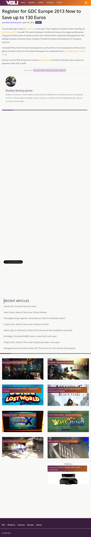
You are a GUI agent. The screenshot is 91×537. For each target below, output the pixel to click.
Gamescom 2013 (39, 70)
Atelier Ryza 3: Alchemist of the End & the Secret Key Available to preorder (38, 330)
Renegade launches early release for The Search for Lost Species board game (40, 348)
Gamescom (30, 29)
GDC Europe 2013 (9, 32)
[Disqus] (44, 142)
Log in (73, 3)
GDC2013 (62, 70)
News (23, 2)
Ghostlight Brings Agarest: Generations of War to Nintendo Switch (34, 318)
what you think (45, 60)
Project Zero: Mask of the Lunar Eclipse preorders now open (32, 342)
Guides (40, 2)
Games (39, 525)
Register (79, 3)
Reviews (32, 2)
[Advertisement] (44, 244)
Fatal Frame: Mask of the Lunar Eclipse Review (25, 312)
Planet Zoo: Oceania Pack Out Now (20, 306)
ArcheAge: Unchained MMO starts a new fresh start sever (30, 336)
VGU (3, 525)
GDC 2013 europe (52, 70)
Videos (59, 2)
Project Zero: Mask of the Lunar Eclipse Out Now (26, 324)
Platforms (11, 525)
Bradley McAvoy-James (13, 22)
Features (50, 2)
